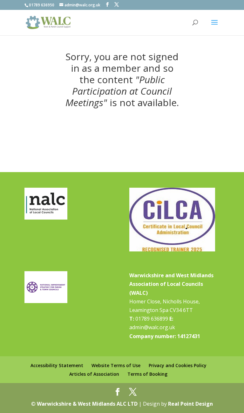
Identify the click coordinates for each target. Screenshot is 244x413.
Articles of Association (94, 374)
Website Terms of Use (116, 365)
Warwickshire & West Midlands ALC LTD (87, 403)
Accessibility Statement (56, 365)
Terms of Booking (147, 374)
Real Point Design (190, 403)
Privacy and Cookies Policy (178, 365)
